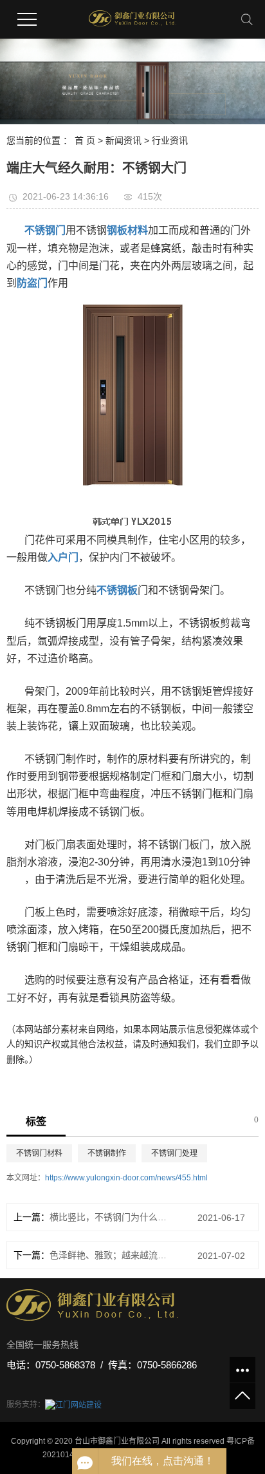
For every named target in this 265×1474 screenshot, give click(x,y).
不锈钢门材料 (39, 1153)
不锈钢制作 (106, 1153)
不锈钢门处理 (174, 1153)
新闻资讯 (123, 140)
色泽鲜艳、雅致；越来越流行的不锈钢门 (109, 1255)
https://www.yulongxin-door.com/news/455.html (126, 1177)
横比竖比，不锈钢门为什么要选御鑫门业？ (109, 1217)
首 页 (85, 140)
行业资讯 (170, 140)
